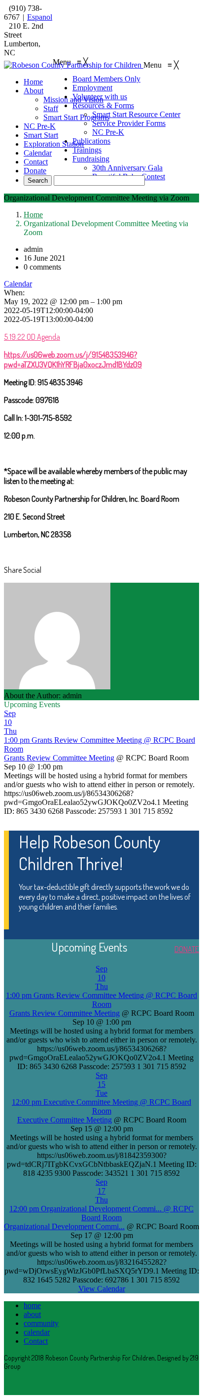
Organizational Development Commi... (64, 1226)
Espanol (39, 17)
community (41, 1323)
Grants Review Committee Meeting (59, 758)
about (32, 1314)
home (32, 1305)
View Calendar (101, 1288)
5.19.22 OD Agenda (32, 337)
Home (33, 214)
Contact (36, 1341)
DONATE (186, 949)
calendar (37, 1332)
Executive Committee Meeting (64, 1120)
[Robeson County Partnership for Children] (73, 65)
